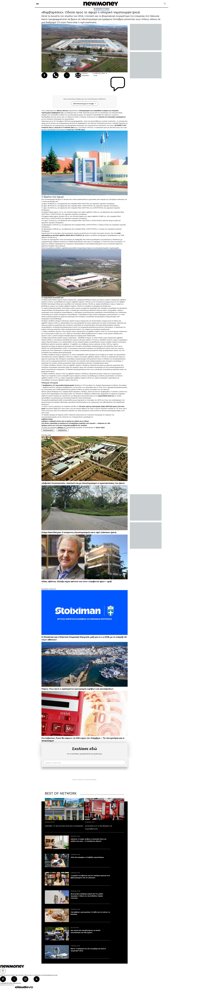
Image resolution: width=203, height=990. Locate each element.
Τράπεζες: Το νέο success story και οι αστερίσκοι (64, 826)
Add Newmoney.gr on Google (83, 104)
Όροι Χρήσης (4, 975)
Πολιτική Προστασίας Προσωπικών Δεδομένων (25, 975)
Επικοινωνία (53, 975)
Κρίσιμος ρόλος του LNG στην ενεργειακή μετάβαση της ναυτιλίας (64, 425)
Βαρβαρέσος (62, 430)
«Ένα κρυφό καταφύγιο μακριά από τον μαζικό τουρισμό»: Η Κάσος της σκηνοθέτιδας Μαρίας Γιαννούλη (87, 896)
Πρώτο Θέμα (100, 427)
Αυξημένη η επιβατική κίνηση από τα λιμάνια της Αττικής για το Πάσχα (65, 421)
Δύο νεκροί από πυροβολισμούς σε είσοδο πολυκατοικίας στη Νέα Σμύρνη (85, 931)
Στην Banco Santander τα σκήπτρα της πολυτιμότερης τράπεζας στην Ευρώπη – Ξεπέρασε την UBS (75, 423)
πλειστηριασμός (84, 111)
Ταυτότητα (45, 975)
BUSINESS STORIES (101, 9)
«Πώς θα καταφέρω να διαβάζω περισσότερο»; (87, 857)
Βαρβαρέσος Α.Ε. (57, 113)
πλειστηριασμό (50, 199)
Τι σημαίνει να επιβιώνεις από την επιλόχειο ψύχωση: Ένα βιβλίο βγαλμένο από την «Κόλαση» (90, 876)
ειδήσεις (60, 427)
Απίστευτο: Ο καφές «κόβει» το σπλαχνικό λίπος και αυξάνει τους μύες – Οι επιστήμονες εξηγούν (88, 840)
